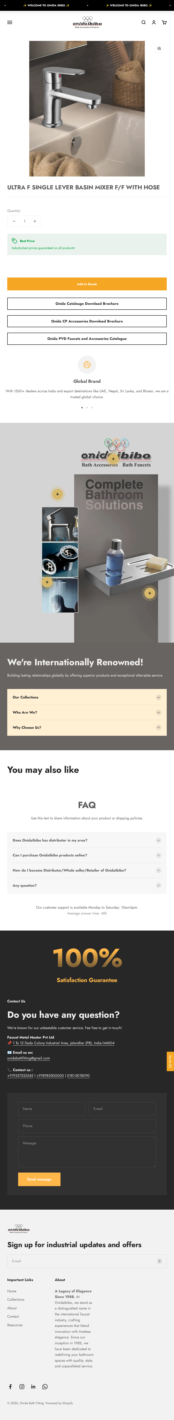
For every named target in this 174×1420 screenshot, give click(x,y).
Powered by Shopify (59, 1403)
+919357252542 (20, 1075)
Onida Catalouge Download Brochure (87, 303)
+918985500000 (50, 1075)
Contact (13, 1316)
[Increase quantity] (34, 221)
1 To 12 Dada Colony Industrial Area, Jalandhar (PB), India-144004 (63, 1043)
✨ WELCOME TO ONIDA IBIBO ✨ (28, 5)
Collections (15, 1299)
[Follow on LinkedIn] (33, 1387)
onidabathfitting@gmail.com (28, 1058)
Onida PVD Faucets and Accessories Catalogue (87, 338)
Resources (14, 1325)
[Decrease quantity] (14, 221)
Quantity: (14, 210)
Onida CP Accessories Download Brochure (87, 321)
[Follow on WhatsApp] (45, 1387)
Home (11, 1291)
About (12, 1308)
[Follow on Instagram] (22, 1387)
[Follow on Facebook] (10, 1387)
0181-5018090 (78, 1075)
